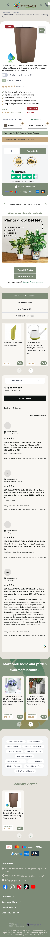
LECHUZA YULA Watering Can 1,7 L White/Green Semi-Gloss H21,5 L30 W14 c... (36, 347)
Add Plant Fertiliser (25, 316)
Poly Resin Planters (24, 756)
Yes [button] (24, 458)
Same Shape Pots (25, 276)
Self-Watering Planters (25, 771)
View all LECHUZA (25, 270)
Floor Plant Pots (36, 761)
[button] (4, 204)
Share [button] (34, 458)
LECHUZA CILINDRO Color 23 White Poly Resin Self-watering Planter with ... (36, 700)
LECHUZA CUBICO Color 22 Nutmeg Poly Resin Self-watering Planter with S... (13, 814)
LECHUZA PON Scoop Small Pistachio (12, 343)
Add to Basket (33, 151)
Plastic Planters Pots (34, 766)
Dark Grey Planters (34, 751)
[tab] (38, 416)
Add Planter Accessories (25, 296)
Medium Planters (13, 766)
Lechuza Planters (14, 751)
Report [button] (28, 458)
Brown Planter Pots (16, 741)
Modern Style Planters (15, 761)
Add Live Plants (25, 302)
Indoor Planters (13, 746)
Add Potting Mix (25, 309)
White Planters (34, 741)
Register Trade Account (30, 133)
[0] (46, 5)
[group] (25, 388)
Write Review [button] (25, 398)
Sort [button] (6, 408)
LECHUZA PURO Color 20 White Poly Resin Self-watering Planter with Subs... (13, 700)
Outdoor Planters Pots (33, 746)
